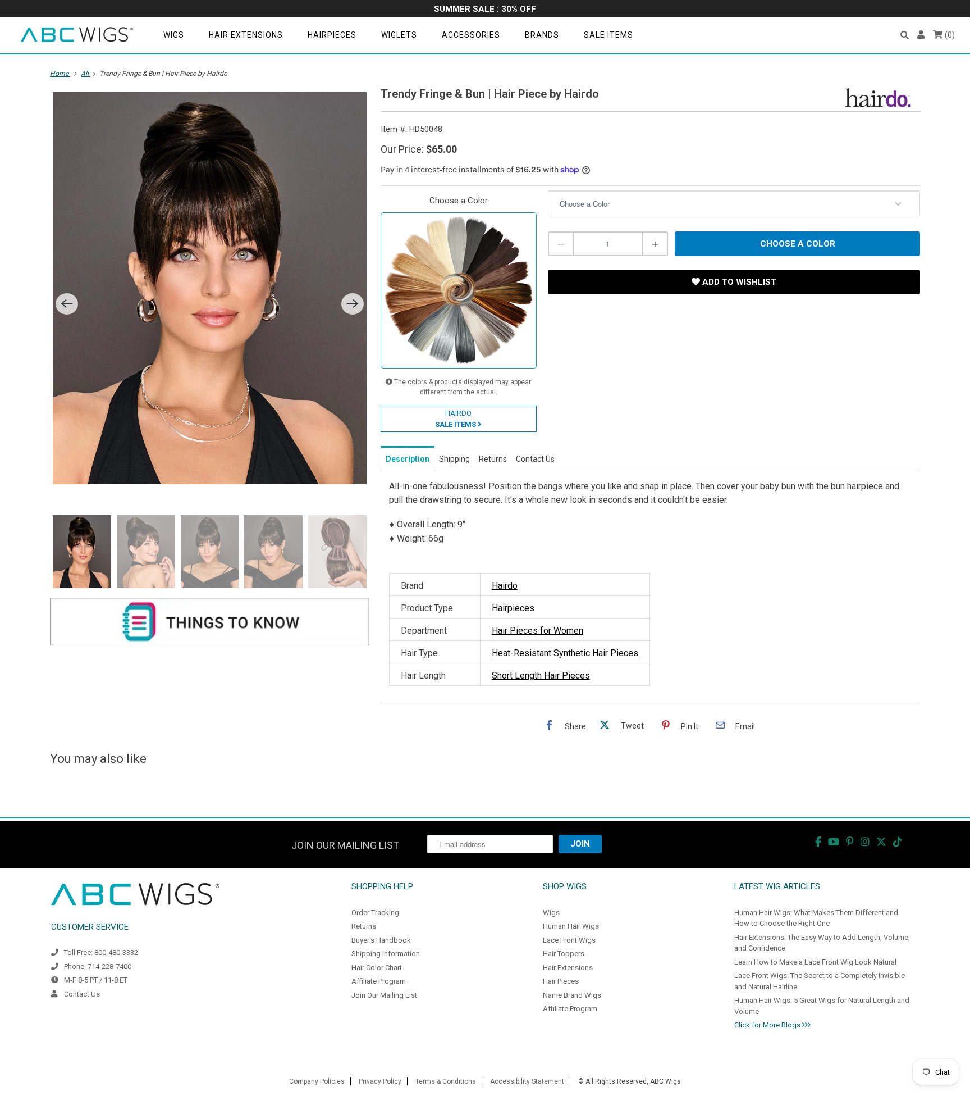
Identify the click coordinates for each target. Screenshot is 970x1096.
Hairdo (505, 585)
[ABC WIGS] (77, 35)
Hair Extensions (246, 34)
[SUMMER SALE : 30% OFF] (485, 10)
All (85, 74)
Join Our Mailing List (384, 995)
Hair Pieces (561, 981)
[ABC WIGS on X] (881, 842)
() (948, 35)
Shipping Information (385, 953)
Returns (363, 926)
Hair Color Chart (376, 967)
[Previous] (67, 304)
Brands (542, 34)
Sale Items (608, 34)
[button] (904, 35)
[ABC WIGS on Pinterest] (849, 842)
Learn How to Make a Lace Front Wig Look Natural (815, 962)
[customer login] (921, 35)
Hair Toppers (563, 953)
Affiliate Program (378, 981)
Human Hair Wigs (571, 926)
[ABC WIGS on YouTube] (833, 842)
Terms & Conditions (445, 1081)
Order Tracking (375, 912)
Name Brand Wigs (572, 995)
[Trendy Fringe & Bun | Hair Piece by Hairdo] (210, 288)
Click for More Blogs (768, 1025)
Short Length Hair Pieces (541, 675)
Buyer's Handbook (381, 940)
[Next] (352, 304)
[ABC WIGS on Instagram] (865, 842)
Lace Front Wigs (569, 940)
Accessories (471, 34)
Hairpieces (332, 34)
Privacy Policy (380, 1081)
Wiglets (399, 34)
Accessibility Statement (527, 1081)
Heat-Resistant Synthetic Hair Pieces (565, 653)
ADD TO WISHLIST (738, 282)
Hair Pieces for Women (537, 630)
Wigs (173, 34)
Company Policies (317, 1081)
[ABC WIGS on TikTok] (898, 842)
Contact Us (82, 994)
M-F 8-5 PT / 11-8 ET (95, 980)
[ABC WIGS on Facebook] (818, 842)
